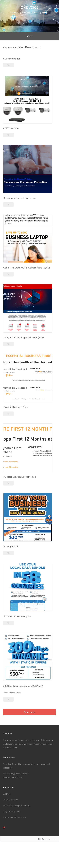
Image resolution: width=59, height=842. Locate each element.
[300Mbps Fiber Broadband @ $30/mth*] (8, 699)
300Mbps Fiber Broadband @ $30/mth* (23, 685)
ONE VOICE (29, 7)
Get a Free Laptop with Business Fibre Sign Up (26, 267)
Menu (29, 36)
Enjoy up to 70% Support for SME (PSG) (23, 337)
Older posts (29, 712)
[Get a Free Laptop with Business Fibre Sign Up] (8, 274)
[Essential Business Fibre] (8, 413)
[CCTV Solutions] (8, 134)
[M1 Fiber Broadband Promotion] (8, 483)
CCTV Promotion (11, 58)
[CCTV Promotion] (8, 65)
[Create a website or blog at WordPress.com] (4, 827)
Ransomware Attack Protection (19, 197)
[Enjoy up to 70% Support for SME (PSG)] (8, 344)
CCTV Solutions (11, 128)
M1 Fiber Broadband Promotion (19, 476)
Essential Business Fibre (15, 407)
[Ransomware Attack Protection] (8, 204)
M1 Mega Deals (11, 546)
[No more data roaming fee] (8, 622)
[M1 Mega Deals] (8, 553)
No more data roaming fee (17, 616)
